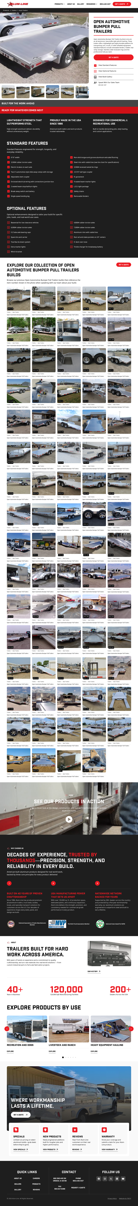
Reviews (75, 1149)
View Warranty (108, 1149)
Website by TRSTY (125, 1198)
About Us (71, 4)
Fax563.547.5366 (59, 1187)
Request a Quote (78, 1188)
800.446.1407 (105, 4)
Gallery (80, 4)
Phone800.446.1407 (78, 1179)
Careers (36, 1178)
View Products (49, 1149)
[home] (17, 4)
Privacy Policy (112, 1198)
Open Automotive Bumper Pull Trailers (17, 315)
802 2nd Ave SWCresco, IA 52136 (60, 1179)
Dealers (17, 1184)
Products (36, 1184)
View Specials (19, 1149)
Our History (93, 971)
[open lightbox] (44, 48)
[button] (59, 4)
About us (18, 1178)
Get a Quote (114, 57)
